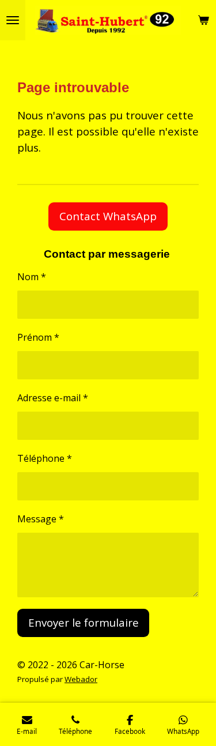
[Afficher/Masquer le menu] (12, 20)
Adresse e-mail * (52, 397)
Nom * (31, 276)
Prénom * (38, 337)
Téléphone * (44, 458)
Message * (40, 519)
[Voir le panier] (203, 20)
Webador (81, 679)
